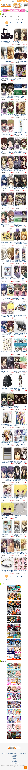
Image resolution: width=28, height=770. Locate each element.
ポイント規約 (14, 760)
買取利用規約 (14, 761)
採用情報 (14, 756)
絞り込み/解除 (13, 19)
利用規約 (14, 758)
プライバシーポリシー (14, 763)
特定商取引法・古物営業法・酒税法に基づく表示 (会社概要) (14, 753)
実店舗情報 (14, 755)
